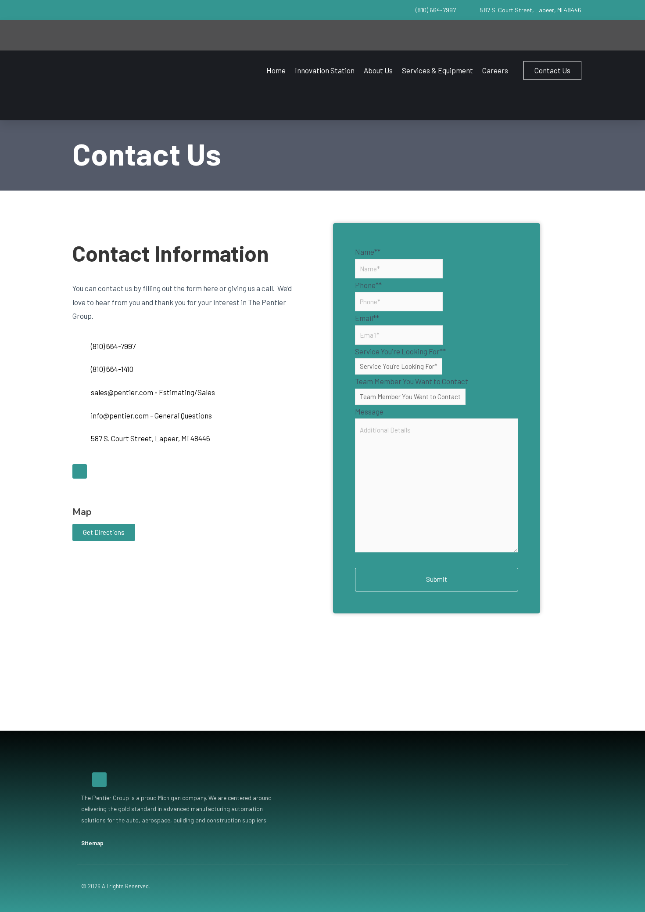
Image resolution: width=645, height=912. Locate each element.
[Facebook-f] (79, 471)
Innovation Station (325, 70)
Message (369, 411)
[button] (552, 70)
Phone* (368, 285)
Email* (367, 318)
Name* (367, 251)
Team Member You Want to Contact (411, 381)
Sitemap (92, 843)
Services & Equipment (437, 70)
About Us (378, 70)
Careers (495, 70)
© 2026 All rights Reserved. (115, 886)
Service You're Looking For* (400, 351)
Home (276, 70)
